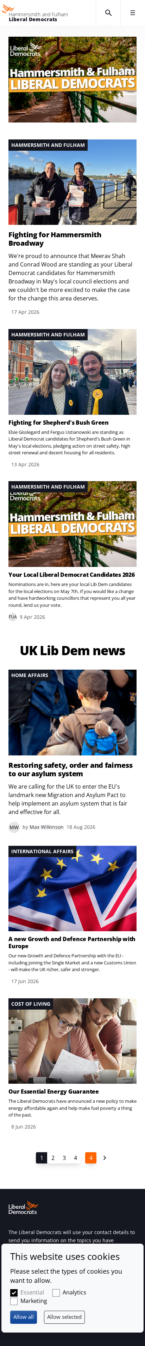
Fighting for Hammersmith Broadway (54, 239)
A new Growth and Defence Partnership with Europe (71, 942)
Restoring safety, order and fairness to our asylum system (70, 769)
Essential (32, 1292)
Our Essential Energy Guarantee (53, 1091)
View (72, 227)
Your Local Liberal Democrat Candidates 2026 (71, 574)
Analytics (74, 1292)
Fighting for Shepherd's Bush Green (58, 422)
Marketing (33, 1301)
